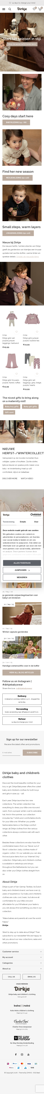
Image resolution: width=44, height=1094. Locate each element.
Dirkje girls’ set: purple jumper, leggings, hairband (10, 340)
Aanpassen (21, 570)
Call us (11, 977)
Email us (31, 977)
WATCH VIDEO (27, 478)
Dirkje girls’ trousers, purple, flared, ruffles (11, 381)
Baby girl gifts (30, 406)
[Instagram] (22, 1054)
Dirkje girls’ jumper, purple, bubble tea (31, 339)
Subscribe (32, 753)
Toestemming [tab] (8, 522)
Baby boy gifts (12, 406)
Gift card (9, 412)
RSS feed (36, 1073)
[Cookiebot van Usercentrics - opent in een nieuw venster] (31, 515)
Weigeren (22, 577)
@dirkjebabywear (24, 688)
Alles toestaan (22, 563)
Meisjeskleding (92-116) (17, 178)
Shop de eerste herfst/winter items (22, 44)
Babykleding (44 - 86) (16, 122)
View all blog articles (21, 672)
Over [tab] (36, 522)
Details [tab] (23, 522)
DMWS (29, 1073)
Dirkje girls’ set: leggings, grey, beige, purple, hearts (32, 382)
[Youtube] (28, 1054)
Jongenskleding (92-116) (18, 233)
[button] (3, 9)
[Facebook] (15, 1054)
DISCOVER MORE (9, 478)
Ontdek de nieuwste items (27, 257)
